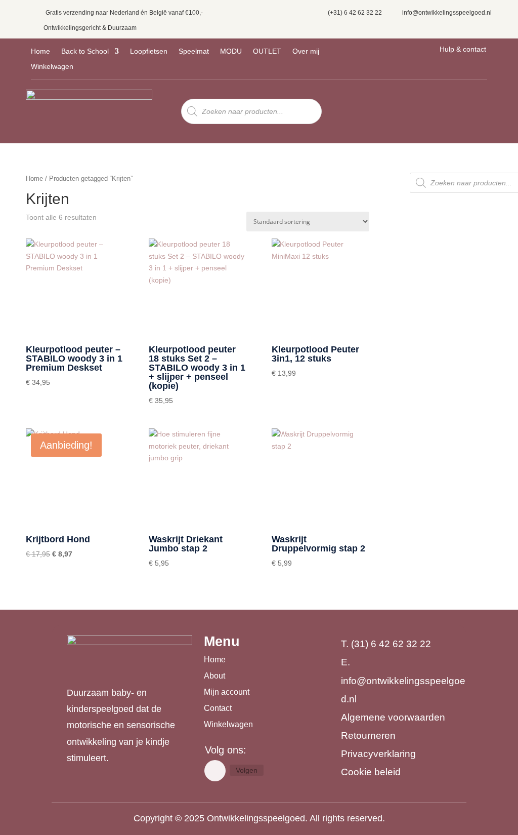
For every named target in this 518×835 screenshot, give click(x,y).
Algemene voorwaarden (393, 717)
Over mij (305, 51)
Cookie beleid (371, 772)
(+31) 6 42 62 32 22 (355, 12)
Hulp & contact (463, 49)
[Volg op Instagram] (215, 770)
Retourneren (368, 735)
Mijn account (226, 692)
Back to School (85, 51)
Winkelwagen (52, 66)
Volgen (246, 770)
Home (40, 51)
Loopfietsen (148, 51)
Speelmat (194, 51)
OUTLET (267, 51)
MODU (231, 51)
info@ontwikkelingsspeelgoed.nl (447, 12)
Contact (218, 708)
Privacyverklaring (378, 753)
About (214, 675)
